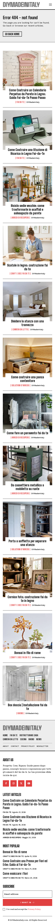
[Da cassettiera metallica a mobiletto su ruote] (27, 465)
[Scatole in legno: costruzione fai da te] (27, 245)
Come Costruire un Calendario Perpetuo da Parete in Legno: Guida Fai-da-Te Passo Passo (27, 94)
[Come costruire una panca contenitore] (27, 357)
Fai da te (20, 102)
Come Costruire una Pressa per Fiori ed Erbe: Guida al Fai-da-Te (25, 863)
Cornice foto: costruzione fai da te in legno (28, 599)
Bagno (20, 713)
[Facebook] (6, 783)
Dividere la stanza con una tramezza (27, 323)
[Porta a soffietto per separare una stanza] (27, 521)
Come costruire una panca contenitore (27, 379)
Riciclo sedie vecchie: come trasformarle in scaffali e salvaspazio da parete (27, 209)
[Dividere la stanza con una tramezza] (27, 301)
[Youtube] (29, 783)
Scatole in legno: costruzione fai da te (27, 267)
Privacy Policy (34, 909)
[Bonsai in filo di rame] (27, 633)
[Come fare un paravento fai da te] (27, 413)
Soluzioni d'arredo (20, 385)
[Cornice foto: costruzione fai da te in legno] (27, 577)
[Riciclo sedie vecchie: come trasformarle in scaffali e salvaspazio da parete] (27, 186)
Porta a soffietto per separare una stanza (27, 543)
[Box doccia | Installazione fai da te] (27, 685)
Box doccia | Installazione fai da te (27, 707)
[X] (21, 783)
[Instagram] (13, 783)
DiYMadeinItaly (32, 102)
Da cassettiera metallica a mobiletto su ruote (27, 487)
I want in (25, 902)
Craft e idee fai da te (20, 273)
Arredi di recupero (20, 217)
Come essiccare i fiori (15, 873)
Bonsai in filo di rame (27, 653)
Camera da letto (20, 329)
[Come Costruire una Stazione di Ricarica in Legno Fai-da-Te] (27, 130)
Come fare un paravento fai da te (27, 433)
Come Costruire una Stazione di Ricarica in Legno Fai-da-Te (27, 151)
